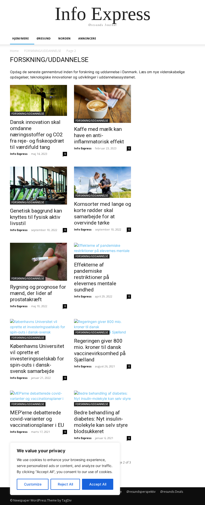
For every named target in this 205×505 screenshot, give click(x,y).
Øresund (43, 38)
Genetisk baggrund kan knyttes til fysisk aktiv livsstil (36, 217)
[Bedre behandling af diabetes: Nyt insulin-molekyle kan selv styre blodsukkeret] (102, 398)
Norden (64, 38)
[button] (189, 38)
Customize (33, 484)
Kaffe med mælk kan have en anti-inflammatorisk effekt (99, 135)
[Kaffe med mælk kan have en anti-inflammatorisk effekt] (102, 104)
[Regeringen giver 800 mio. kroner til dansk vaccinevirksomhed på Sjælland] (102, 327)
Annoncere (87, 38)
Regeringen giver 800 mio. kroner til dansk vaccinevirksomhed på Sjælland (100, 350)
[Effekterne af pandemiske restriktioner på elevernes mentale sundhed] (102, 250)
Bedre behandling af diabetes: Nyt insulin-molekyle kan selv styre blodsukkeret (101, 422)
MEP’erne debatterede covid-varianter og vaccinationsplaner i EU (37, 419)
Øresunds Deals (171, 492)
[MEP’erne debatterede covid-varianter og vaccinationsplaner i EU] (38, 398)
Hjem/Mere (20, 38)
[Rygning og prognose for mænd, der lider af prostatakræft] (38, 262)
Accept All (97, 484)
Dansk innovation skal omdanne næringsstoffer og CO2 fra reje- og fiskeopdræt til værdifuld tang (37, 134)
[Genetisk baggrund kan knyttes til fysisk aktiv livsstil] (38, 186)
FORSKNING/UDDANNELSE (42, 51)
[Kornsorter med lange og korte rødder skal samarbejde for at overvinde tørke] (102, 182)
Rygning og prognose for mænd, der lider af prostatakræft (38, 293)
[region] (65, 469)
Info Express (19, 154)
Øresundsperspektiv (141, 492)
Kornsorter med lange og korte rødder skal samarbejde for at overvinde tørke (102, 213)
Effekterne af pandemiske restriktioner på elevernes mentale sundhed (95, 277)
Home (14, 51)
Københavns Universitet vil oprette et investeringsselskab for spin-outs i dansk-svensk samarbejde (37, 358)
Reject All (65, 484)
